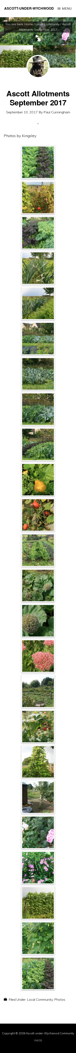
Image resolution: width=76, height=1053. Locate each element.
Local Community (40, 999)
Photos (59, 999)
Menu (67, 8)
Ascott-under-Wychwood (29, 8)
